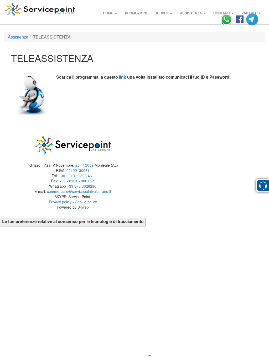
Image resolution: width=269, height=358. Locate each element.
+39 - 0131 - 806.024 (77, 180)
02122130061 (78, 170)
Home (108, 12)
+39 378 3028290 (81, 186)
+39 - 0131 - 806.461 (76, 175)
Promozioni (136, 12)
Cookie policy (86, 201)
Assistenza (191, 12)
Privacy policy (60, 201)
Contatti (222, 12)
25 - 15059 (84, 165)
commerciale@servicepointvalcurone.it (79, 191)
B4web (83, 207)
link (122, 77)
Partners (250, 12)
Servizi (162, 12)
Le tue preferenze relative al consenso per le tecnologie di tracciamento (73, 221)
